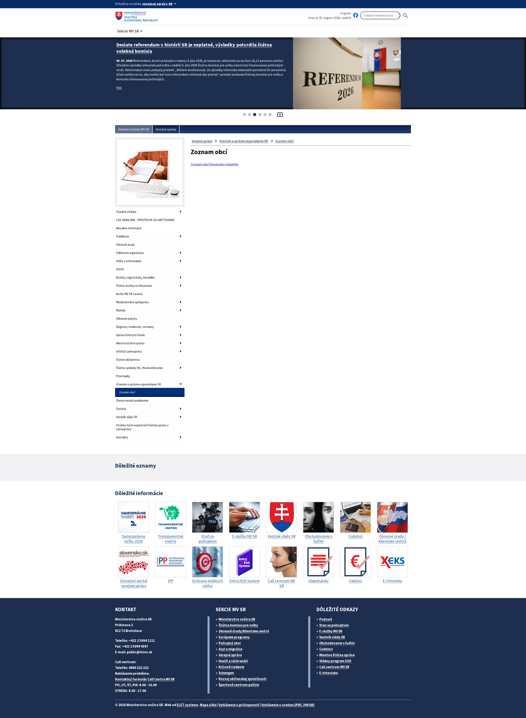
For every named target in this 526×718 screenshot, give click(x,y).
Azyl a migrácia (230, 649)
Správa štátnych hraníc (130, 335)
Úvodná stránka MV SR (133, 129)
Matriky (121, 310)
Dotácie (121, 409)
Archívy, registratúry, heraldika (135, 277)
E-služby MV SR (330, 631)
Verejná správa (166, 129)
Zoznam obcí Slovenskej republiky (214, 164)
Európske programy (234, 637)
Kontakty (122, 437)
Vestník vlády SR (126, 417)
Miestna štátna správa (130, 343)
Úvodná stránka (126, 212)
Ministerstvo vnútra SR (237, 619)
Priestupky (123, 376)
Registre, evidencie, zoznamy (135, 327)
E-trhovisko (328, 673)
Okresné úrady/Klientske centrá (244, 631)
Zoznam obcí (127, 392)
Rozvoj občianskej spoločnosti (242, 679)
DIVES (120, 269)
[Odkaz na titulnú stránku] (137, 15)
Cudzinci (326, 649)
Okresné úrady (125, 245)
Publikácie (122, 236)
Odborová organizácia (130, 253)
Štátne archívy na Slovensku (134, 286)
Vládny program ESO (335, 661)
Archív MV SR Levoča (129, 294)
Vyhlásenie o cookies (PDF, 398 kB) (288, 705)
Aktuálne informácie (129, 228)
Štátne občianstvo (128, 360)
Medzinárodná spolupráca (132, 302)
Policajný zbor (230, 643)
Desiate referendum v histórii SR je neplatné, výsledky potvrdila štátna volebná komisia (194, 47)
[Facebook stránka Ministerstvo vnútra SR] (355, 15)
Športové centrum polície (239, 684)
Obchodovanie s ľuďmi (337, 643)
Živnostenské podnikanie (132, 400)
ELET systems (187, 705)
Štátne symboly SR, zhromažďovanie (139, 368)
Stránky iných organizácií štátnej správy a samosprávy (142, 427)
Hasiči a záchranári (233, 661)
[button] (130, 30)
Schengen (226, 673)
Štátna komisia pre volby (238, 625)
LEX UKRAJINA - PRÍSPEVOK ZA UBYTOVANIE (145, 220)
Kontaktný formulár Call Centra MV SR (145, 679)
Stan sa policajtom (334, 625)
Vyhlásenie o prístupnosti (239, 705)
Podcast (325, 619)
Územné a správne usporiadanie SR (138, 384)
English (345, 13)
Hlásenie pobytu (126, 318)
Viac (119, 87)
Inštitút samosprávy (129, 351)
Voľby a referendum (128, 261)
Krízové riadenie (231, 667)
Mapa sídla (208, 705)
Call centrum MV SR (334, 667)
